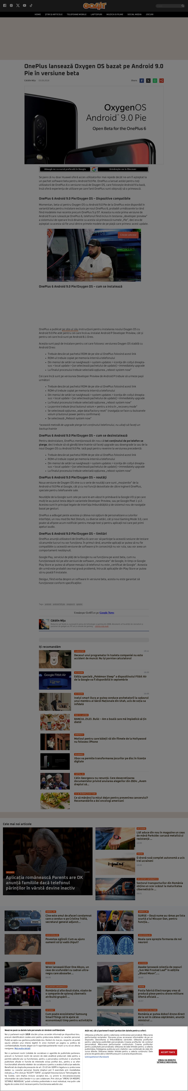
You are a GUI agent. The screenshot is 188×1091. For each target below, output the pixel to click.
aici (13, 1073)
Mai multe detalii (22, 1049)
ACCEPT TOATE (168, 1052)
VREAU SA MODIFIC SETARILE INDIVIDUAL (167, 1061)
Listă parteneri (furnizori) (97, 1057)
